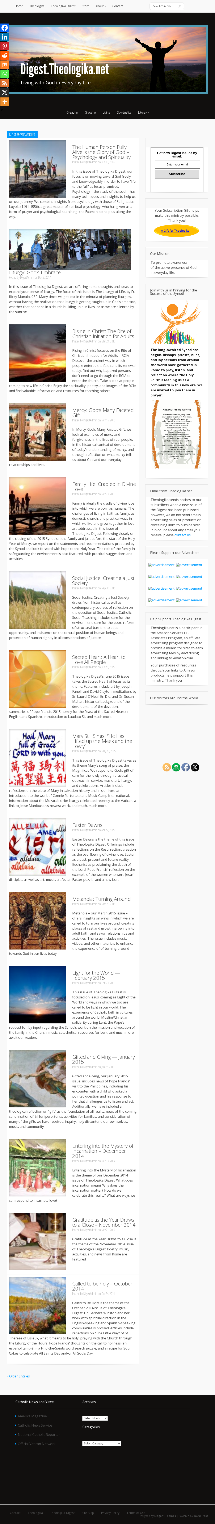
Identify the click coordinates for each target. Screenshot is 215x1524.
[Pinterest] (4, 46)
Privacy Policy (110, 1512)
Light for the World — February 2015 (96, 975)
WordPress (201, 1516)
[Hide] (1, 110)
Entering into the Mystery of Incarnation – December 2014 (102, 1150)
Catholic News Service (35, 1425)
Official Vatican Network (37, 1443)
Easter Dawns (87, 824)
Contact (15, 1512)
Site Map (88, 1512)
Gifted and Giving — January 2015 (103, 1059)
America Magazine (32, 1416)
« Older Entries (18, 1376)
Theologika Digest (62, 1512)
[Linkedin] (4, 37)
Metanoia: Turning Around (101, 898)
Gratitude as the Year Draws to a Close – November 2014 (103, 1222)
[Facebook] (4, 28)
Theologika (35, 1512)
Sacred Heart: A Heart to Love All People (99, 659)
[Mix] (4, 64)
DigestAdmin (90, 162)
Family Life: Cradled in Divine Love (104, 486)
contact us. (182, 535)
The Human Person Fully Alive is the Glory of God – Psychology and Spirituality (101, 151)
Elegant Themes (165, 1516)
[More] (4, 101)
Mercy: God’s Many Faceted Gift (103, 412)
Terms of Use (136, 1512)
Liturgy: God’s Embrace (35, 272)
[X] (4, 92)
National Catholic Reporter (39, 1434)
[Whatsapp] (4, 74)
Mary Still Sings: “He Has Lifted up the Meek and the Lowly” (102, 740)
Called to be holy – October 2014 (102, 1286)
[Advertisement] (107, 1482)
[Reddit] (4, 55)
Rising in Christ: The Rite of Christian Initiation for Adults (103, 334)
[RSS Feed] (4, 83)
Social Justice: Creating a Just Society (103, 580)
